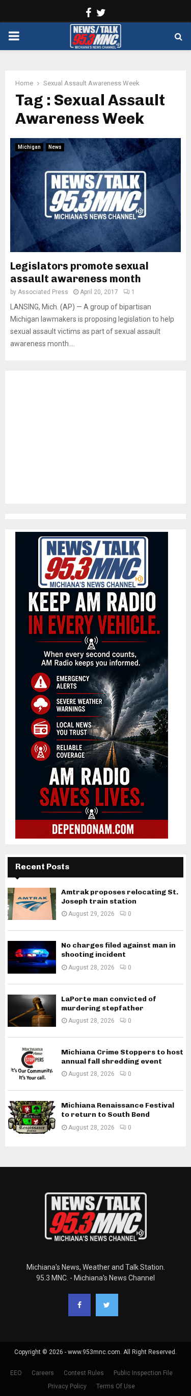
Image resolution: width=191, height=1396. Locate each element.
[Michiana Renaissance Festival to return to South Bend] (32, 1117)
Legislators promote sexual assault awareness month (79, 272)
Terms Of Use (115, 1386)
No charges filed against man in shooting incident (118, 950)
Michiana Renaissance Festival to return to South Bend (117, 1110)
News (55, 147)
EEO (16, 1373)
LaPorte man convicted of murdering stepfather (108, 1003)
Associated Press (43, 292)
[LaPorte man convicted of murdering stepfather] (32, 1011)
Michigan (29, 147)
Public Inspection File (143, 1373)
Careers (43, 1373)
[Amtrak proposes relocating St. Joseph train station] (32, 904)
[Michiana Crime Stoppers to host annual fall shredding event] (32, 1064)
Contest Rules (84, 1373)
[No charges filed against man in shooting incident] (32, 957)
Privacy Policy (67, 1386)
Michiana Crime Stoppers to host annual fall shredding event (122, 1057)
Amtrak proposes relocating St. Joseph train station (119, 897)
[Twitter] (107, 1305)
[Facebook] (79, 1305)
